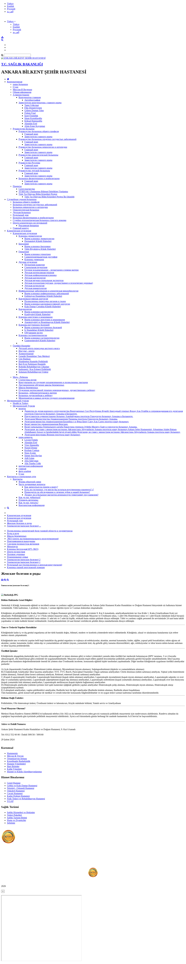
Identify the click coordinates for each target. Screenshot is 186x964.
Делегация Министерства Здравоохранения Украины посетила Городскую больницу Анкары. (71, 419)
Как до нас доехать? (28, 502)
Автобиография (32, 100)
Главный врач (31, 134)
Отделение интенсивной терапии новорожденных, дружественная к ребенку (57, 390)
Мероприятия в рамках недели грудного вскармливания (46, 398)
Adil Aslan (29, 458)
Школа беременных (28, 387)
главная (22, 468)
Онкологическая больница (26, 210)
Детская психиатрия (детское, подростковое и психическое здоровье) (58, 283)
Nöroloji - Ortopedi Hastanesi (20, 788)
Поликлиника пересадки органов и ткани (45, 301)
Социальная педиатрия (35, 267)
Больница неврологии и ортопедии (30, 207)
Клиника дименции (34, 259)
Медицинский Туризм (24, 406)
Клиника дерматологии (30, 236)
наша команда (25, 437)
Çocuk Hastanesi (15, 793)
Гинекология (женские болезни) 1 (23, 562)
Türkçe (10, 3)
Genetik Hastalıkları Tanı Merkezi (34, 356)
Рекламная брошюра (29, 225)
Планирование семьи (17, 557)
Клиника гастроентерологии (33, 335)
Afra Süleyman (31, 461)
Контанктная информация (31, 505)
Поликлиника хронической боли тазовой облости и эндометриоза (40, 531)
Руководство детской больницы (34, 170)
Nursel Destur (30, 447)
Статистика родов (27, 380)
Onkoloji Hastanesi (16, 791)
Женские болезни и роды (19, 523)
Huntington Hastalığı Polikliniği (33, 361)
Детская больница (22, 212)
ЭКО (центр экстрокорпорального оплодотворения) (33, 538)
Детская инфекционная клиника (40, 275)
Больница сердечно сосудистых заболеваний (35, 204)
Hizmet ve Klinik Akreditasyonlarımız (24, 771)
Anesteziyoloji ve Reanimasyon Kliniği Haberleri (47, 322)
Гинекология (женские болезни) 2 (23, 559)
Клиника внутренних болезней (34, 325)
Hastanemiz (12, 753)
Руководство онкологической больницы (38, 155)
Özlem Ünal (30, 113)
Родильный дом (20, 215)
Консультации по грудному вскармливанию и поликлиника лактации (53, 382)
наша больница (20, 84)
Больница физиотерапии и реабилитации (39, 178)
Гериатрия (24, 251)
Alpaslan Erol (30, 123)
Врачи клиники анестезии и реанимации (44, 319)
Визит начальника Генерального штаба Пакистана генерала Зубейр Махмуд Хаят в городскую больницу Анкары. (80, 427)
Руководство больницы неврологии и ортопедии (43, 147)
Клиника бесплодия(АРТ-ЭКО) (22, 549)
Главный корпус (21, 228)
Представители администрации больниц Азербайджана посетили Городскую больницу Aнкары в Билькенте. (78, 416)
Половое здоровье (16, 554)
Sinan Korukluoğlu (33, 118)
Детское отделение (28, 262)
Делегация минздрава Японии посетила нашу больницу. (52, 434)
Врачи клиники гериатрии (37, 254)
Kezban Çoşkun (31, 450)
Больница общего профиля (26, 202)
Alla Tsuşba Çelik (32, 463)
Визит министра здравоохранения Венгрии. (46, 424)
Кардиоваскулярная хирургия (33, 298)
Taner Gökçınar (31, 105)
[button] (11, 21)
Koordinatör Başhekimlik (18, 761)
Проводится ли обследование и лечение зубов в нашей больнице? (57, 492)
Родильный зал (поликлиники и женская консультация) (34, 565)
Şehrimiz (11, 823)
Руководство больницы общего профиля (39, 131)
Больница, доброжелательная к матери (38, 393)
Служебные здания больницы (21, 199)
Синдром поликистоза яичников (23, 544)
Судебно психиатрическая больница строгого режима (39, 220)
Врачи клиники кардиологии (38, 312)
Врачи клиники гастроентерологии (41, 338)
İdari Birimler (13, 766)
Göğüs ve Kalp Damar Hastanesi (22, 785)
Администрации (21, 95)
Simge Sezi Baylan (33, 455)
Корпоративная (14, 81)
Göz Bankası (25, 359)
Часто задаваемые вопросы (32, 484)
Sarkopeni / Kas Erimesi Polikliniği (35, 369)
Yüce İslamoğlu (31, 445)
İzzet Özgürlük (31, 115)
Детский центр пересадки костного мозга (39, 348)
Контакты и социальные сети (21, 476)
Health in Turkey (20, 403)
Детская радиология (34, 285)
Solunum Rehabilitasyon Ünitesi (33, 372)
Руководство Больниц (23, 129)
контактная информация (31, 466)
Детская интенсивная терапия (39, 272)
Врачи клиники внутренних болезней (43, 327)
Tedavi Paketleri (14, 815)
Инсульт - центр (26, 351)
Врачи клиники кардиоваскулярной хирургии (47, 304)
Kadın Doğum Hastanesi (18, 796)
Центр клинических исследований (30, 223)
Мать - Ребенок (20, 377)
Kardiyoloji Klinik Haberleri (37, 314)
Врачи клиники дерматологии (39, 238)
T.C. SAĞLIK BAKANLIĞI (22, 64)
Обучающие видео (33, 332)
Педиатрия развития (34, 264)
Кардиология (25, 309)
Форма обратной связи (30, 481)
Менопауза (12, 546)
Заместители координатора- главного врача (40, 102)
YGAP (10, 801)
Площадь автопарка (28, 500)
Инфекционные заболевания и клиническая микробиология (48, 291)
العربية (10, 11)
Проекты (17, 186)
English (10, 6)
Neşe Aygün (30, 453)
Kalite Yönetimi (14, 769)
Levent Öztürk (31, 440)
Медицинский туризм (18, 400)
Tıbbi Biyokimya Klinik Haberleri (40, 249)
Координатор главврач (30, 97)
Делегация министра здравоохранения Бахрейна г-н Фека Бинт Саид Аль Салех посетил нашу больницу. (76, 421)
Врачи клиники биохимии (37, 246)
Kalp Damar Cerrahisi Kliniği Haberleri (42, 306)
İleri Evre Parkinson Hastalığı (32, 364)
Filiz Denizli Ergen (33, 108)
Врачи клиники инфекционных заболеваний (46, 293)
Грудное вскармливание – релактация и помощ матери (51, 270)
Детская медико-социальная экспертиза (44, 280)
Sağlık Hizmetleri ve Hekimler (21, 812)
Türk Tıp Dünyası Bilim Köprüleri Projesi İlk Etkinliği (49, 197)
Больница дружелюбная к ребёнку (36, 395)
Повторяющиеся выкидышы (21, 541)
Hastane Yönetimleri (16, 764)
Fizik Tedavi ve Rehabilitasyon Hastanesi (26, 798)
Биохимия (24, 244)
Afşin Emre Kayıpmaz (34, 126)
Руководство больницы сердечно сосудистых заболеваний (47, 139)
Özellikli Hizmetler (21, 346)
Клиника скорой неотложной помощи (26, 567)
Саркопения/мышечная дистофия (40, 257)
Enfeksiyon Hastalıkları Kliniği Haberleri (43, 296)
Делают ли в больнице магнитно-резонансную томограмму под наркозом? (61, 495)
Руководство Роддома (29, 163)
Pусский (11, 9)
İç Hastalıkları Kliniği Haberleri (38, 330)
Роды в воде (13, 533)
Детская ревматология (35, 288)
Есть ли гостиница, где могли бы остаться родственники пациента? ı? (59, 489)
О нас (15, 87)
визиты (22, 408)
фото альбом (25, 471)
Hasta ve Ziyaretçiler (16, 820)
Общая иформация (22, 92)
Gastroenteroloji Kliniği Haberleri (39, 340)
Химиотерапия (26, 353)
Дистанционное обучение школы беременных (41, 385)
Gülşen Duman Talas (34, 110)
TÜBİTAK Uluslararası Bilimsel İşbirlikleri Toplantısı (43, 191)
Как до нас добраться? (30, 497)
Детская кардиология (34, 278)
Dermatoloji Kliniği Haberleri (37, 241)
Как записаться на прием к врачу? (41, 487)
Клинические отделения (19, 230)
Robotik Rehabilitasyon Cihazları (34, 366)
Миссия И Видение (22, 89)
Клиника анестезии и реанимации (36, 317)
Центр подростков (16, 551)
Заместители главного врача (38, 136)
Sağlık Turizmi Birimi (17, 817)
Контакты (18, 479)
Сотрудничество (27, 189)
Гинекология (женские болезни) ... (24, 526)
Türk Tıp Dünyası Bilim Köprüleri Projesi (38, 194)
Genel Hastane (13, 783)
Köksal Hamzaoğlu (33, 121)
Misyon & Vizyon (15, 756)
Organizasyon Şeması (17, 758)
